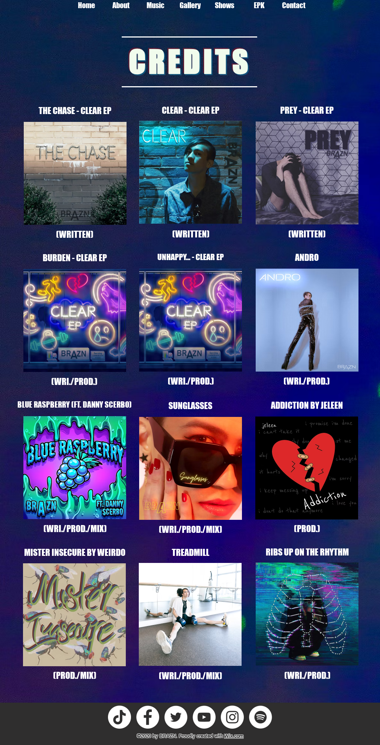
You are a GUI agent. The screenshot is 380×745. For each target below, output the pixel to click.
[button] (155, 5)
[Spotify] (260, 717)
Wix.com (234, 736)
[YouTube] (204, 717)
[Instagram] (232, 717)
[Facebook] (147, 717)
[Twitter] (175, 717)
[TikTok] (119, 717)
